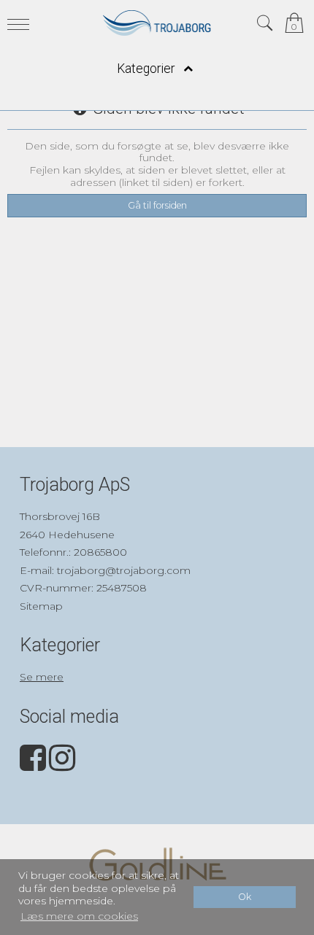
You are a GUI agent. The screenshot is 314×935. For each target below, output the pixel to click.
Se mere (42, 676)
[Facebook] (33, 765)
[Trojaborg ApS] (157, 23)
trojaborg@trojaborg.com (124, 570)
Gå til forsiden (157, 205)
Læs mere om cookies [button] (79, 916)
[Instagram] (62, 765)
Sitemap (41, 606)
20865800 (100, 552)
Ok (244, 896)
